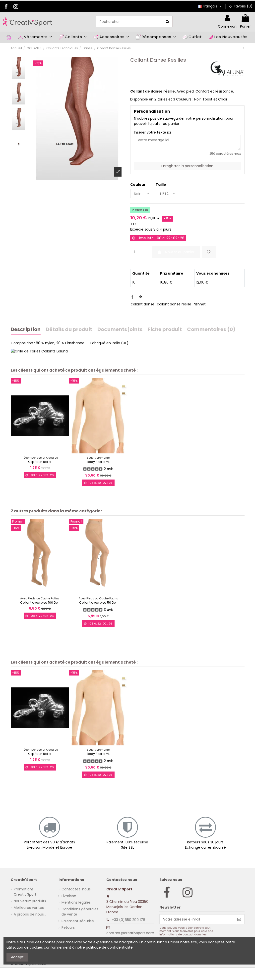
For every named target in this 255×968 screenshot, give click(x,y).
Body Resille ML (98, 462)
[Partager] (132, 297)
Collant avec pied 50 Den (98, 602)
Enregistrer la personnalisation (187, 165)
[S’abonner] (239, 919)
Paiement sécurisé (78, 921)
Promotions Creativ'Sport (25, 892)
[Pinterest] (140, 297)
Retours (68, 927)
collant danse (142, 304)
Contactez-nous (76, 889)
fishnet (199, 304)
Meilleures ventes (29, 907)
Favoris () (243, 6)
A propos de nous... (30, 914)
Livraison (69, 895)
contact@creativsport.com (130, 932)
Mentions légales (76, 902)
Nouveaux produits (30, 901)
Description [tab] (26, 330)
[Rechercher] (167, 21)
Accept (17, 957)
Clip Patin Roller (39, 462)
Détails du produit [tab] (69, 330)
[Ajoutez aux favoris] (209, 252)
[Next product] (244, 48)
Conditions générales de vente (80, 912)
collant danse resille (174, 304)
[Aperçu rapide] (43, 451)
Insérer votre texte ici (152, 132)
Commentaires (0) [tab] (211, 330)
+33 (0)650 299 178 (128, 919)
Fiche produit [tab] (165, 330)
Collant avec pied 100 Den (40, 602)
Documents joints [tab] (119, 330)
